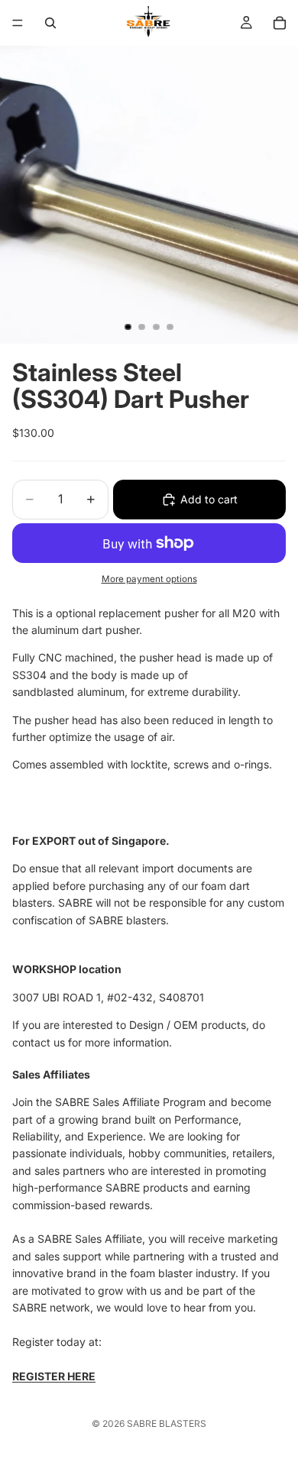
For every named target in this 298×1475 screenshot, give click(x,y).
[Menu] (17, 22)
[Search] (50, 23)
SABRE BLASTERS (166, 1423)
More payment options (149, 579)
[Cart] (279, 23)
